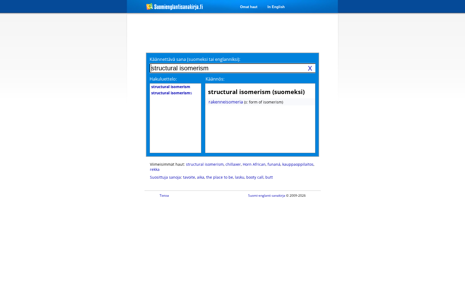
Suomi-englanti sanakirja (266, 195)
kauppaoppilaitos (297, 164)
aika (200, 177)
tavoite (189, 177)
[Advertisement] (98, 102)
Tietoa (164, 195)
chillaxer (233, 164)
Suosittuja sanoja (165, 177)
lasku (239, 177)
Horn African (254, 164)
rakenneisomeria (226, 102)
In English (276, 7)
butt (269, 177)
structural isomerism (205, 164)
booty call (254, 177)
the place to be (219, 177)
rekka (155, 169)
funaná (273, 164)
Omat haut (248, 7)
